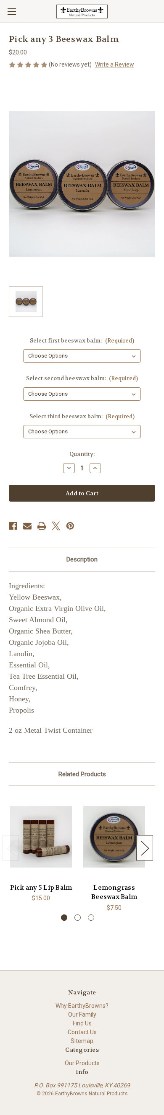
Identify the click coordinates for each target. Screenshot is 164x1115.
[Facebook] (13, 526)
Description (82, 559)
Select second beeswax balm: (82, 378)
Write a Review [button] (114, 64)
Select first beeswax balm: (82, 340)
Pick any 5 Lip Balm (41, 887)
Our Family (82, 1014)
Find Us (82, 1023)
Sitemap (82, 1041)
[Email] (27, 526)
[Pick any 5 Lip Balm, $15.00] (41, 836)
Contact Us (82, 1032)
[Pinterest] (70, 526)
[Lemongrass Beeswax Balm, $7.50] (114, 836)
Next (144, 848)
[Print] (41, 526)
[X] (56, 526)
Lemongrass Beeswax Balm (114, 892)
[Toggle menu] (11, 11)
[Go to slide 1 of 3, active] (64, 917)
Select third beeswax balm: (82, 416)
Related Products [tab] (82, 774)
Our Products (82, 1063)
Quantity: (82, 454)
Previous (11, 848)
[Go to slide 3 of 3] (91, 917)
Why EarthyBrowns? (82, 1005)
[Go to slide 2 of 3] (77, 917)
